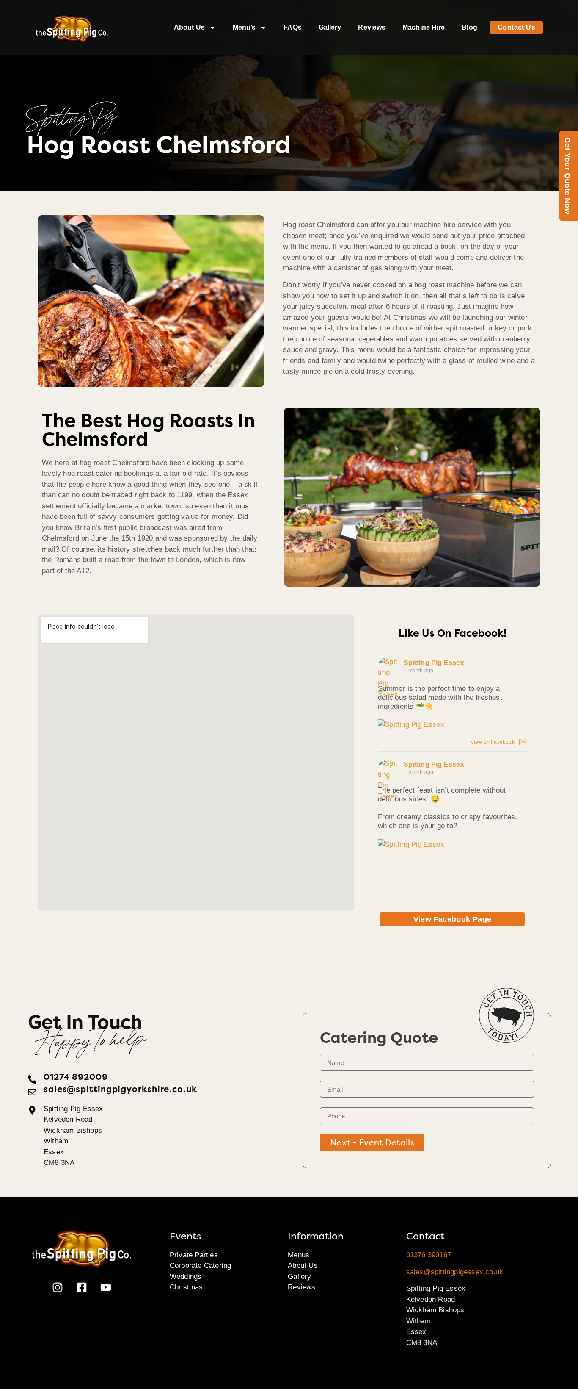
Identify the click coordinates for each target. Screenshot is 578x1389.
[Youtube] (106, 1287)
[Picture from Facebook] (415, 888)
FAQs (292, 27)
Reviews (371, 27)
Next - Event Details (372, 1142)
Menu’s (244, 27)
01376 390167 (428, 1255)
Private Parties (194, 1255)
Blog (469, 27)
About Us (189, 27)
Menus (298, 1255)
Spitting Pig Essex (434, 662)
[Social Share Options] (523, 742)
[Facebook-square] (82, 1287)
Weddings (186, 1277)
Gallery (330, 27)
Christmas (186, 1287)
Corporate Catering (200, 1265)
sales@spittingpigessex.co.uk (455, 1272)
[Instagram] (58, 1287)
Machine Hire (423, 27)
